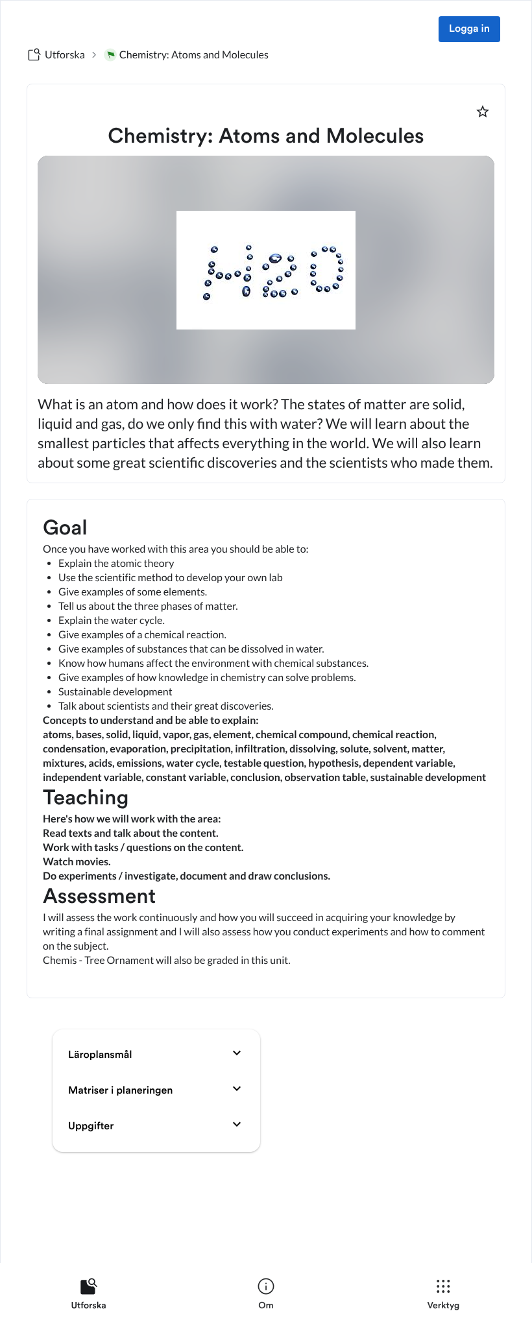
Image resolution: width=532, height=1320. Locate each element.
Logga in (469, 29)
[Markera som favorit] (482, 111)
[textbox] (266, 748)
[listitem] (88, 1296)
